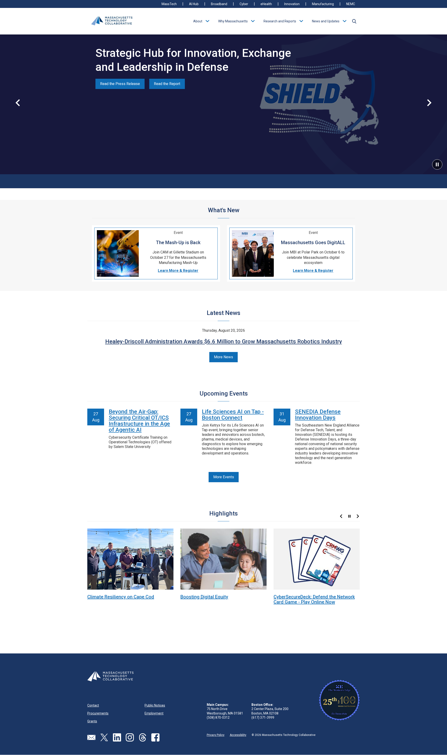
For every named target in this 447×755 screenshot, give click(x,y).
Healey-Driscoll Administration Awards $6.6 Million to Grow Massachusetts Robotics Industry (223, 341)
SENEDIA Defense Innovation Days (318, 414)
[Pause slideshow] (349, 516)
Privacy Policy (215, 735)
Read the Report (167, 84)
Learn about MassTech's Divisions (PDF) (316, 597)
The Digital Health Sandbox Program (218, 597)
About (197, 21)
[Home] (111, 21)
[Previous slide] (17, 102)
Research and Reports (280, 21)
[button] (354, 21)
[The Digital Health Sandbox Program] (223, 559)
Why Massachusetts (233, 21)
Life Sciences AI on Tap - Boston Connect (233, 414)
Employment (154, 713)
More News (223, 357)
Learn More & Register (178, 270)
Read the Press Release (120, 84)
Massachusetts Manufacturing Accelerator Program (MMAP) (119, 599)
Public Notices (155, 705)
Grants (92, 721)
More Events (223, 477)
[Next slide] (429, 102)
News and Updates (325, 21)
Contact (93, 705)
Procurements (97, 713)
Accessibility (238, 735)
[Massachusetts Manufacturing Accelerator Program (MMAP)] (130, 559)
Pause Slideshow (437, 164)
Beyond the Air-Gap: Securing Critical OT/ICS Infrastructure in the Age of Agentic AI (139, 420)
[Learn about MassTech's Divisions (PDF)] (317, 559)
